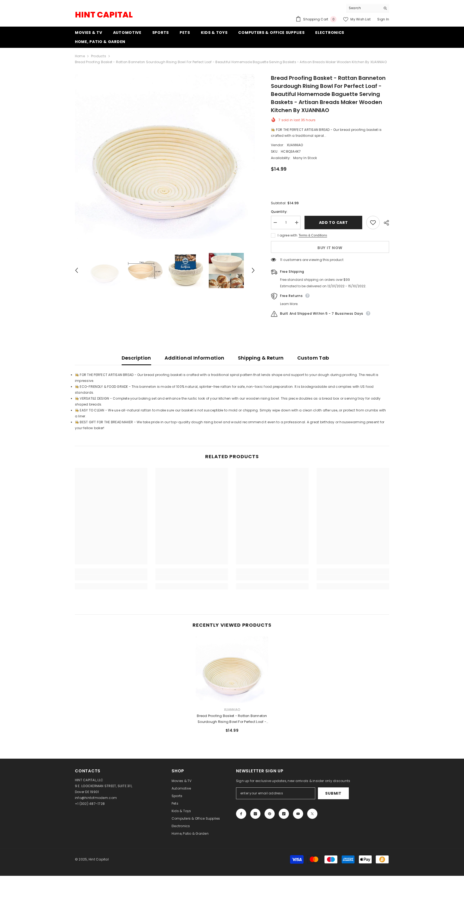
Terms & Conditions (313, 235)
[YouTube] (298, 814)
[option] (165, 156)
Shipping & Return (261, 357)
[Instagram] (255, 814)
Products (98, 56)
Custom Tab (313, 357)
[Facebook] (241, 814)
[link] (111, 577)
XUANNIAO (295, 145)
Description (136, 357)
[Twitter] (312, 814)
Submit (333, 793)
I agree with (287, 235)
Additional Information (194, 357)
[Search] (367, 8)
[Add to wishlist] (373, 222)
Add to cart (333, 222)
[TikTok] (284, 814)
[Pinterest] (269, 814)
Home (80, 56)
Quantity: (279, 211)
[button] (77, 270)
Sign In (383, 19)
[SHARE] (384, 222)
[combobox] (363, 8)
